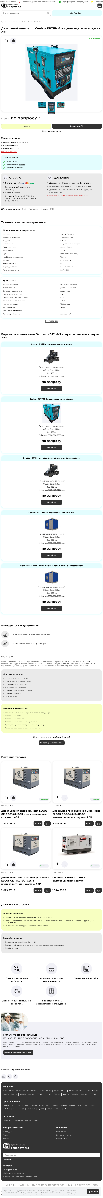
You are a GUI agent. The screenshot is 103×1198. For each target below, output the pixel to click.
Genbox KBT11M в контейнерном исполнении (51, 513)
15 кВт (18, 1091)
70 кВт (63, 1091)
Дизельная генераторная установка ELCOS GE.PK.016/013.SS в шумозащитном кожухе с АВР (25, 880)
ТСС (14, 1109)
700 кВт (49, 1094)
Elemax (64, 1106)
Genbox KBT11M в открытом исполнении (51, 344)
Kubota (72, 1106)
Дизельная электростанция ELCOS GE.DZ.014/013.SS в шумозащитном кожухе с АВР (24, 814)
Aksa (85, 1106)
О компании (61, 1132)
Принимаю (93, 1192)
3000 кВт (93, 1094)
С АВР (52, 209)
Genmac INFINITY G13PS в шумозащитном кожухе (69, 879)
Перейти (51, 388)
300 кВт (14, 1094)
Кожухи (28, 1120)
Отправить (7, 1159)
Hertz (41, 1106)
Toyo (79, 1106)
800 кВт (57, 1094)
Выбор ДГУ (7, 1132)
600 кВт (40, 1094)
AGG (13, 1106)
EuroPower (31, 1109)
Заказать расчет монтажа (51, 743)
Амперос (57, 1109)
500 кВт (32, 1094)
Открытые (7, 1120)
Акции (5, 1135)
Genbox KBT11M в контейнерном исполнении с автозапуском (51, 566)
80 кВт (71, 1091)
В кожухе (44, 209)
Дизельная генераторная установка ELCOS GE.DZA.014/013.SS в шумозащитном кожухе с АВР (77, 814)
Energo (56, 1106)
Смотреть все (51, 321)
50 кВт (48, 1091)
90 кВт (79, 1091)
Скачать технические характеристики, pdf (30, 635)
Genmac (6, 1106)
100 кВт (87, 1091)
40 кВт (41, 1091)
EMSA (27, 1106)
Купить (26, 126)
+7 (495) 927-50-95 (10, 1170)
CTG (65, 1109)
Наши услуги (61, 1138)
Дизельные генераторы (10, 22)
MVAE (48, 1106)
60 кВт (56, 1091)
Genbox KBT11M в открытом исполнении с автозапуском (51, 458)
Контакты (6, 1138)
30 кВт (33, 1091)
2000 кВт (84, 1094)
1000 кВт (74, 1094)
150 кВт (95, 1091)
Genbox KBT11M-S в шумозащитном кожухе (51, 399)
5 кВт (5, 1091)
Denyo (49, 1109)
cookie (35, 1193)
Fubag (92, 1106)
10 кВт (24, 22)
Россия (22, 165)
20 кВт (26, 1091)
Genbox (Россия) (66, 247)
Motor (34, 1106)
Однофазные (33, 209)
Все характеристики (9, 151)
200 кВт (6, 1094)
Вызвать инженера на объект (18, 1052)
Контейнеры (18, 1120)
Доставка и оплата (63, 1135)
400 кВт (23, 1094)
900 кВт (66, 1094)
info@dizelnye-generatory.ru (13, 1173)
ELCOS (20, 1106)
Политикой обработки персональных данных (58, 1193)
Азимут (21, 1109)
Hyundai (41, 1109)
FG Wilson (6, 1109)
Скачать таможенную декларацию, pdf (28, 643)
